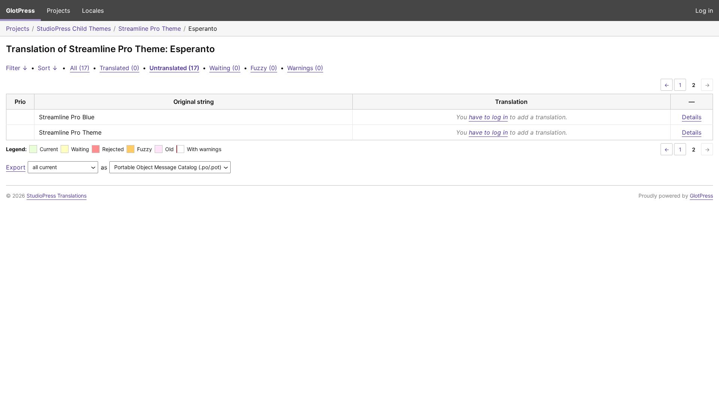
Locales (93, 10)
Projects (58, 10)
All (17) (80, 68)
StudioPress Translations (57, 195)
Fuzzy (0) (264, 68)
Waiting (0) (224, 68)
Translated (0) (119, 68)
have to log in (488, 117)
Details (691, 117)
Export (15, 167)
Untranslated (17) (174, 68)
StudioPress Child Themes (74, 28)
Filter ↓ (17, 68)
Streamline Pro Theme (149, 28)
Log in (704, 10)
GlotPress (20, 10)
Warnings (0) (305, 68)
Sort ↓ (48, 68)
